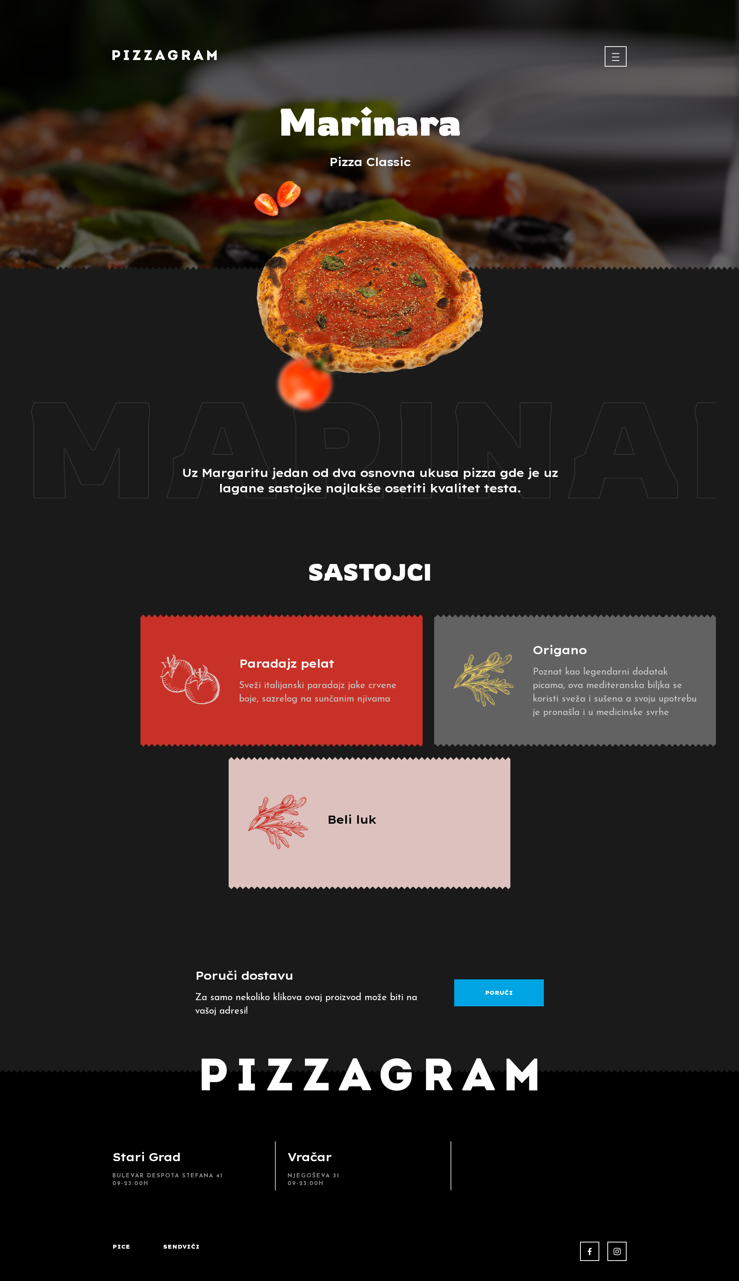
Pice (121, 1246)
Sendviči (181, 1246)
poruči (499, 992)
